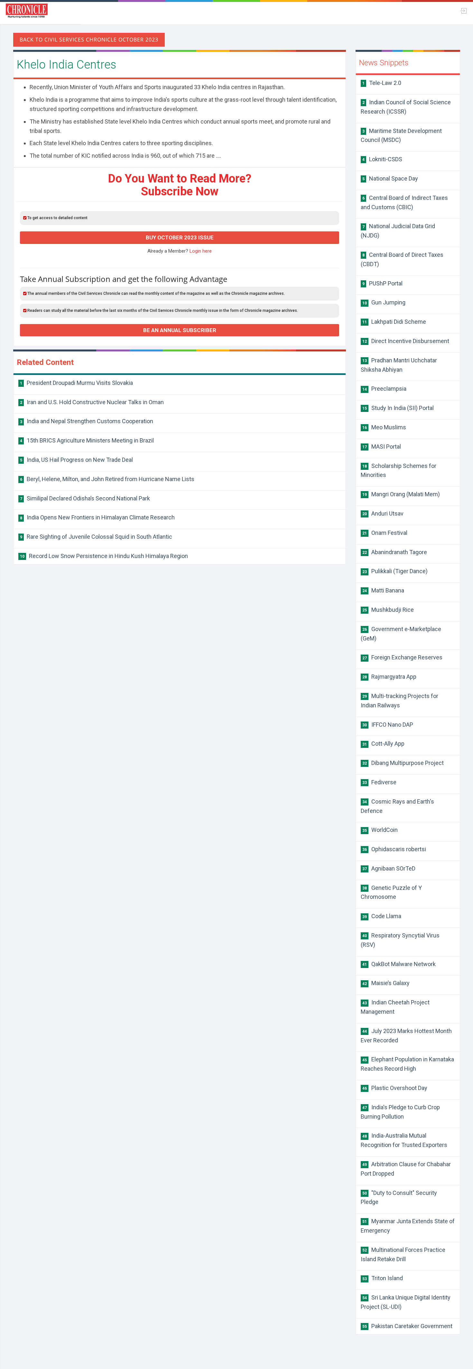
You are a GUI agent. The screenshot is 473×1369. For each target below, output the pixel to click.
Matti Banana (383, 590)
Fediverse (379, 782)
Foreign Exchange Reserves (402, 657)
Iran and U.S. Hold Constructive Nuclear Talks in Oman (92, 402)
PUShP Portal (382, 283)
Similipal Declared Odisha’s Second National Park (85, 498)
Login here (201, 251)
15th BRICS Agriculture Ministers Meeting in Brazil (87, 440)
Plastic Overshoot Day (394, 1088)
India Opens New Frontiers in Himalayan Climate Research (97, 517)
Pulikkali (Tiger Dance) (395, 571)
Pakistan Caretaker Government (407, 1326)
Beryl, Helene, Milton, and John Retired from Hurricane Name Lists (107, 479)
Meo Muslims (384, 427)
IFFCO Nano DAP (387, 724)
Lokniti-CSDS (382, 159)
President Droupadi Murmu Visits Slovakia (76, 382)
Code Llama (381, 916)
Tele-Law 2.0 (381, 82)
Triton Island (382, 1278)
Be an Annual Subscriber (179, 330)
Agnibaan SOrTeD (388, 868)
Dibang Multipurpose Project (403, 762)
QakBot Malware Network (399, 964)
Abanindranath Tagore (394, 552)
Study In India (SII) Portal (398, 408)
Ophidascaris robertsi (394, 849)
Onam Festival (384, 532)
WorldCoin (380, 829)
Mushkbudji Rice (388, 609)
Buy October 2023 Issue (180, 237)
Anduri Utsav (382, 513)
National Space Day (390, 178)
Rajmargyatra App (389, 676)
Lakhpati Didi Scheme (394, 321)
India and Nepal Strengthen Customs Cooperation (86, 421)
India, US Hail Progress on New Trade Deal (76, 459)
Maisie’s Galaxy (386, 983)
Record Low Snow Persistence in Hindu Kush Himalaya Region (104, 556)
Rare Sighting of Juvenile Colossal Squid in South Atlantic (96, 536)
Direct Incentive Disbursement (405, 341)
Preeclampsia (384, 388)
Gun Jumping (383, 302)
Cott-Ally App (383, 743)
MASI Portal (381, 446)
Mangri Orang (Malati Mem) (401, 494)
